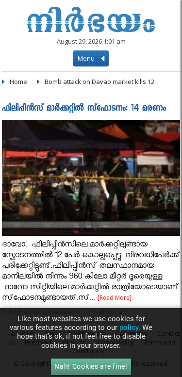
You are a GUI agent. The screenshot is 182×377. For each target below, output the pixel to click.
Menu (87, 58)
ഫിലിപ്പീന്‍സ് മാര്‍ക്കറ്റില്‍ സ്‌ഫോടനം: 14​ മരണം (84, 109)
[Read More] (115, 298)
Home (18, 81)
